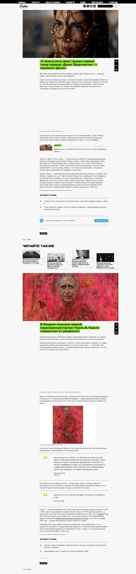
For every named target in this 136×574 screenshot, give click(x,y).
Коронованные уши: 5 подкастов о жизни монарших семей (66, 551)
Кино (21, 2)
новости (43, 233)
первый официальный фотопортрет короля (72, 518)
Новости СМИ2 (27, 239)
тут (67, 531)
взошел (101, 514)
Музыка (97, 2)
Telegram (84, 6)
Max (94, 6)
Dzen (91, 6)
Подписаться (101, 220)
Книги (70, 2)
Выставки (53, 2)
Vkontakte (88, 6)
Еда (83, 2)
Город (113, 2)
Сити (24, 6)
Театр (35, 2)
